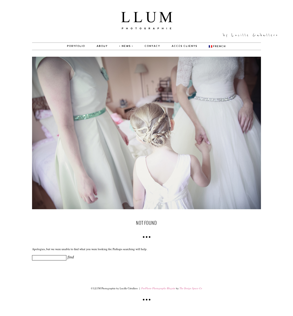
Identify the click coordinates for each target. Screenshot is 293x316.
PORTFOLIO (76, 46)
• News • (126, 46)
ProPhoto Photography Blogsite (158, 288)
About (102, 46)
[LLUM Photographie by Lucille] (146, 41)
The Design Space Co (190, 288)
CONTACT (152, 46)
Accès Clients (184, 46)
